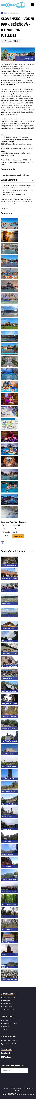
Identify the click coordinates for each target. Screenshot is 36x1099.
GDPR (5, 1029)
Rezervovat (18, 536)
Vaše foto (6, 1020)
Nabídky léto (7, 1003)
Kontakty (6, 1026)
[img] (9, 223)
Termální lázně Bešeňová (9, 64)
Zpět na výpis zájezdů (11, 13)
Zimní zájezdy (7, 1006)
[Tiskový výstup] (2, 543)
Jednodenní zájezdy (9, 998)
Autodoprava (7, 1000)
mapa (3, 146)
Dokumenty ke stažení (10, 1023)
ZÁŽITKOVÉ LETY (8, 1009)
